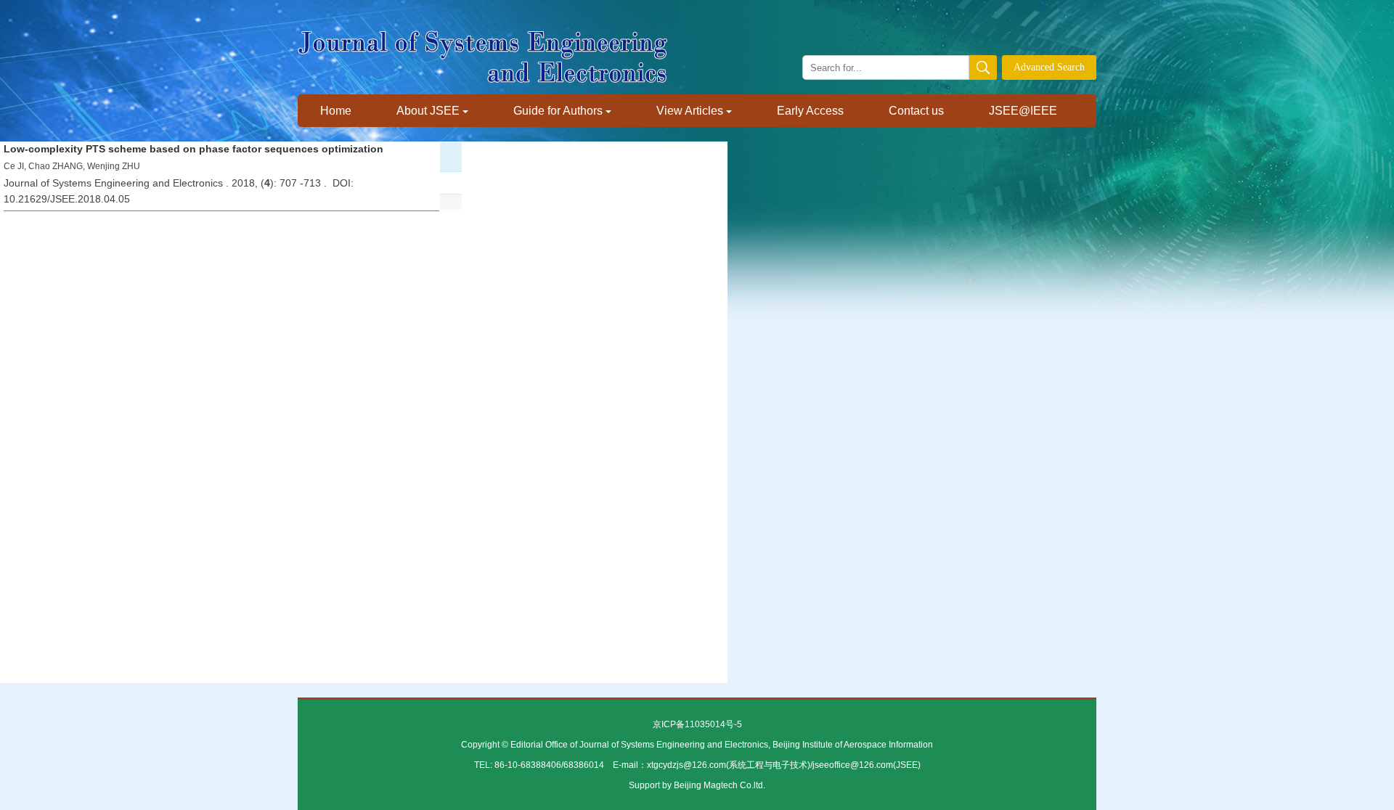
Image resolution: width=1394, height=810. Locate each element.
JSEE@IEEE (1023, 111)
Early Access (810, 111)
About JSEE (428, 111)
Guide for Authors (558, 111)
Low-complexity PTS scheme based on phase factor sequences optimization (193, 149)
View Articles (689, 111)
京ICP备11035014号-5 (697, 724)
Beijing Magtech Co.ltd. (719, 785)
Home (335, 111)
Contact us (916, 111)
